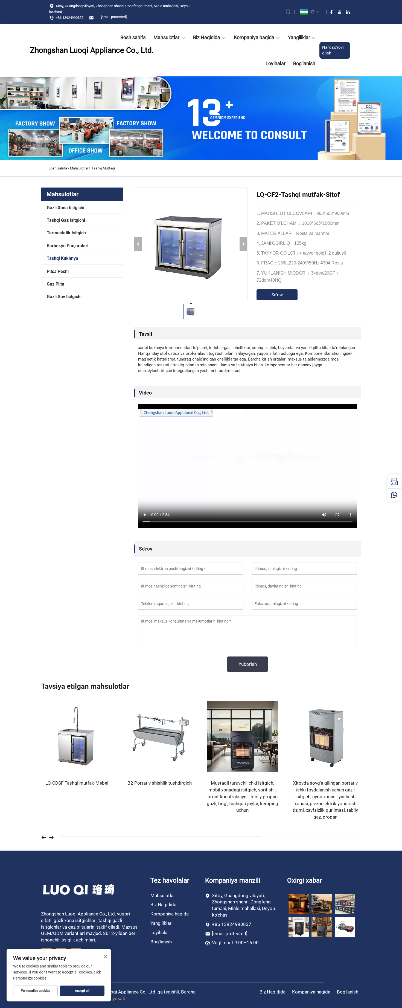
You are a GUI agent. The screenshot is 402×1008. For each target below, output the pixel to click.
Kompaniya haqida (254, 37)
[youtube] (339, 12)
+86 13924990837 (69, 18)
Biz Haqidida (206, 37)
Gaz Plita (55, 284)
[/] (79, 889)
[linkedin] (348, 12)
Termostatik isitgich (66, 232)
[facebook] (331, 12)
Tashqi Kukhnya (62, 258)
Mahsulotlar (166, 37)
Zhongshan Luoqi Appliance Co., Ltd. (61, 50)
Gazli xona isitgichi (65, 207)
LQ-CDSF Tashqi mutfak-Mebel (76, 783)
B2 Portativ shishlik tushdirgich (159, 783)
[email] (394, 481)
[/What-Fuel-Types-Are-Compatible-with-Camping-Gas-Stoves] (345, 926)
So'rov (277, 294)
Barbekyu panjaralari (67, 245)
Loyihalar (276, 63)
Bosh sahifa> (58, 168)
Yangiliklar (299, 37)
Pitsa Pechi (58, 271)
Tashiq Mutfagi (103, 168)
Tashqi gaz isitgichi (66, 220)
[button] (43, 837)
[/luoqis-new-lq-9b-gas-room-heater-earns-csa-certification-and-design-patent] (299, 903)
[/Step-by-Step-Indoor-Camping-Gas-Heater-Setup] (321, 926)
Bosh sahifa (133, 37)
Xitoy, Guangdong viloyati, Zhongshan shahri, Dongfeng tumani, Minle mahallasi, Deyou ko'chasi (119, 9)
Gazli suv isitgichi (64, 296)
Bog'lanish (304, 63)
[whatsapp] (394, 494)
